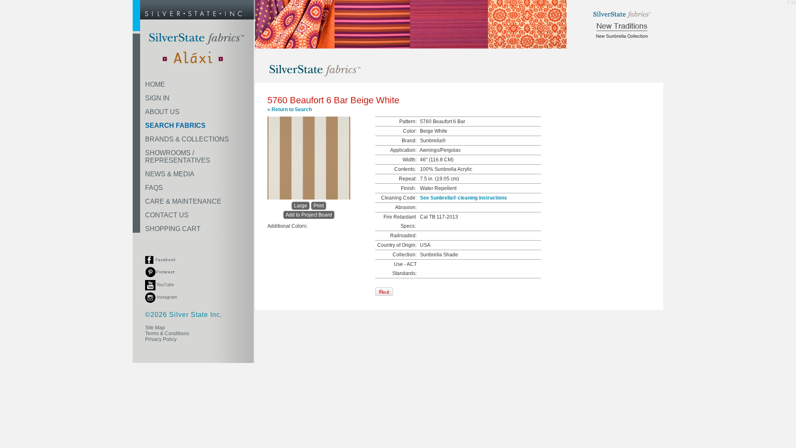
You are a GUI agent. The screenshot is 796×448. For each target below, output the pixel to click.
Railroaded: (403, 236)
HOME (155, 84)
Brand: (409, 141)
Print (318, 206)
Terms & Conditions (167, 333)
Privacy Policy (161, 339)
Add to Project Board (309, 215)
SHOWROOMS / (177, 156)
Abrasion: (406, 207)
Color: (410, 131)
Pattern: (408, 121)
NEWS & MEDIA (169, 174)
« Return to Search (289, 109)
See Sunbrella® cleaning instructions (463, 198)
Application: (403, 150)
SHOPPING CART (173, 228)
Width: (410, 160)
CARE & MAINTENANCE (183, 201)
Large (300, 206)
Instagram (166, 297)
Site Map (155, 328)
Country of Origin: (397, 245)
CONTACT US (167, 215)
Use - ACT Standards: (404, 268)
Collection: (405, 255)
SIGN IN (157, 98)
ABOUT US (162, 111)
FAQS (154, 187)
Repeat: (408, 179)
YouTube (165, 284)
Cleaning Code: (399, 198)
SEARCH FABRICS (175, 125)
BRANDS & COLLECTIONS (187, 139)
